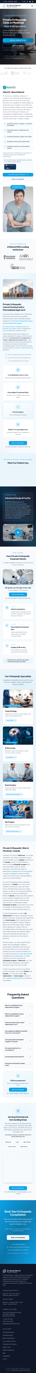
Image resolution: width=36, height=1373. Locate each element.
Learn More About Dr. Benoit (16, 174)
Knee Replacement (8, 1332)
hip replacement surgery (14, 323)
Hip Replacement (8, 1335)
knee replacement (26, 954)
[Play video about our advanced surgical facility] (18, 532)
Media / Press (7, 1347)
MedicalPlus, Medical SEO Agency (21, 1370)
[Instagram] (32, 1)
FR (24, 1)
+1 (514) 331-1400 (8, 1319)
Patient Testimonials (8, 1350)
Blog (4, 1353)
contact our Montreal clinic (15, 978)
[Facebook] (27, 1)
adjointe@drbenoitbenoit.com (11, 1323)
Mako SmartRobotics (9, 1338)
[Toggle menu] (32, 6)
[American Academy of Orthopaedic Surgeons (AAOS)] (26, 257)
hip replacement (15, 871)
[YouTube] (30, 1)
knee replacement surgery (24, 321)
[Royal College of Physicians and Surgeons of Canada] (9, 257)
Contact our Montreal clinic (23, 348)
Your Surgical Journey (9, 1341)
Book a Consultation (18, 40)
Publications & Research (10, 1344)
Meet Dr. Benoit (18, 45)
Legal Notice (6, 1356)
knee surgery (28, 871)
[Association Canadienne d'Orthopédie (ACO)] (18, 266)
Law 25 (5, 1359)
